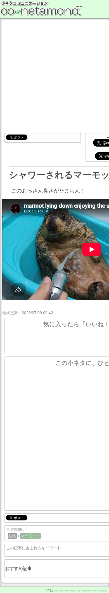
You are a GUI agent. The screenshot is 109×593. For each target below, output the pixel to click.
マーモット (30, 536)
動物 (12, 536)
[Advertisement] (54, 77)
